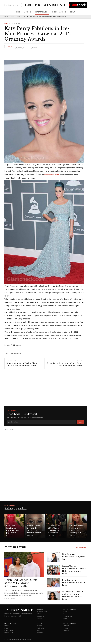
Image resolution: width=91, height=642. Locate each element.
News (12, 16)
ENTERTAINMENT (45, 5)
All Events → (81, 547)
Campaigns (40, 616)
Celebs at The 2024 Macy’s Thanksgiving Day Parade (54, 529)
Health (73, 12)
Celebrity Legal (67, 616)
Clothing (39, 618)
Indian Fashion (59, 12)
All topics (66, 630)
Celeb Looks (40, 614)
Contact (65, 628)
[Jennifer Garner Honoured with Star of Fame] (53, 582)
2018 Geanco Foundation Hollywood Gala (74, 557)
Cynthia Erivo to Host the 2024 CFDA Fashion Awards (34, 529)
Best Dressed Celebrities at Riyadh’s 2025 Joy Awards (12, 529)
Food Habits (40, 628)
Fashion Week (8, 632)
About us (66, 625)
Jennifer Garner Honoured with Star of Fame (73, 582)
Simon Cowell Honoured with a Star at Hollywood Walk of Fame (74, 570)
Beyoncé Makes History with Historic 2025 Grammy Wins (76, 529)
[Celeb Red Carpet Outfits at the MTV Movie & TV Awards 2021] (24, 564)
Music (71, 523)
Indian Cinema (8, 630)
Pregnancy (40, 632)
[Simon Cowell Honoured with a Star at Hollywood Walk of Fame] (53, 570)
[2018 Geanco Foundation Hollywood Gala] (53, 557)
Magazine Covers (42, 611)
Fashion (27, 12)
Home (17, 12)
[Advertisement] (45, 389)
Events (18, 16)
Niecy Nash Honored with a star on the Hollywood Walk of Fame (72, 596)
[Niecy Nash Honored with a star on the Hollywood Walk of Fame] (53, 595)
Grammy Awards (51, 175)
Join (80, 422)
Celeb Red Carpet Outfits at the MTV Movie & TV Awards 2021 (20, 583)
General (39, 625)
